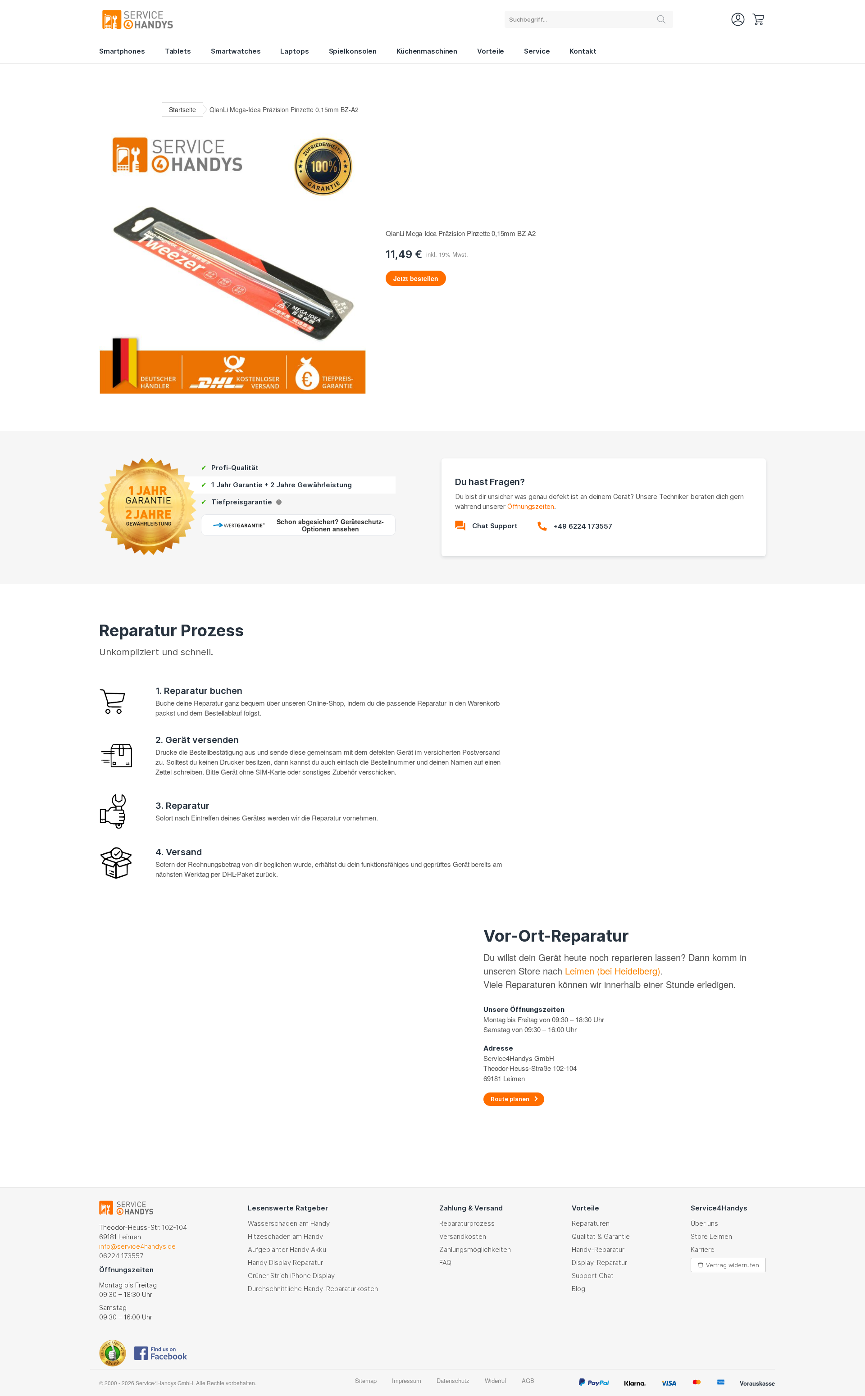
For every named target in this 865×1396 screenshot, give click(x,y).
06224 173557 (121, 1255)
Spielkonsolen (353, 51)
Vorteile (490, 51)
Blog (578, 1288)
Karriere (703, 1249)
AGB (528, 1380)
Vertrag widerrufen (732, 1265)
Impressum (406, 1380)
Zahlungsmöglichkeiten (475, 1249)
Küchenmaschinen (426, 51)
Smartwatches (236, 51)
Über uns (704, 1223)
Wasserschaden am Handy (289, 1223)
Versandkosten (462, 1236)
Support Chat (593, 1275)
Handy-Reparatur (598, 1249)
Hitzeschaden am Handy (285, 1236)
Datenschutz (453, 1380)
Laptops (294, 51)
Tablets (178, 51)
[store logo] (148, 19)
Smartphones (122, 51)
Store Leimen (711, 1236)
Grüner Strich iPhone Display (291, 1275)
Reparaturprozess (467, 1223)
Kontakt (582, 51)
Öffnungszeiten (530, 506)
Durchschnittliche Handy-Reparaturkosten (313, 1288)
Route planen (510, 1098)
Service (537, 51)
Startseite (182, 109)
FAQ (445, 1262)
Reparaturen (591, 1223)
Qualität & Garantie (601, 1236)
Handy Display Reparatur (285, 1262)
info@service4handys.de (137, 1246)
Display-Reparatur (599, 1262)
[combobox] (589, 19)
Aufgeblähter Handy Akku (287, 1249)
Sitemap (366, 1380)
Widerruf (495, 1380)
